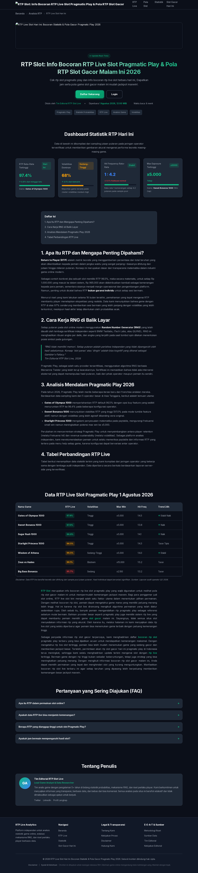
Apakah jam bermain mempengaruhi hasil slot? (44, 738)
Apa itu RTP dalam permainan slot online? (42, 703)
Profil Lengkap (60, 800)
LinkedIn (47, 800)
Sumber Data (150, 835)
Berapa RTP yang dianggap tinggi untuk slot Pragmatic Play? (52, 727)
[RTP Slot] (74, 5)
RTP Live (62, 835)
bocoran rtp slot (147, 637)
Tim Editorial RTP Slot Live (68, 103)
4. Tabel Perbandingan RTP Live (61, 237)
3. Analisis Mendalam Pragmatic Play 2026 (67, 232)
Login (114, 94)
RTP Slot (45, 590)
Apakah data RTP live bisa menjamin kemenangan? (47, 715)
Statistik (159, 2)
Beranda (62, 830)
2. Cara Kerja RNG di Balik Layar (61, 227)
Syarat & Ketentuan (49, 865)
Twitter (37, 800)
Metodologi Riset (152, 830)
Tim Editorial (150, 840)
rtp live (153, 652)
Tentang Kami (108, 830)
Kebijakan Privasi (109, 835)
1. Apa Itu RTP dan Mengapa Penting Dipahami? (69, 222)
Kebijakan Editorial (153, 846)
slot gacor (95, 618)
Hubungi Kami (108, 846)
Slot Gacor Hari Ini (67, 846)
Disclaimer (106, 840)
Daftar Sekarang (89, 94)
